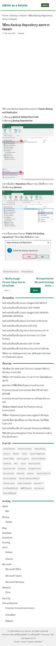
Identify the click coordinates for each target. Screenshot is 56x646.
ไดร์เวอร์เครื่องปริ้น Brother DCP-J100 (19, 325)
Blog (4, 528)
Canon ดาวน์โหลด (38, 458)
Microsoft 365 (8, 473)
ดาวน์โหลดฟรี (34, 634)
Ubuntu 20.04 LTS (43, 473)
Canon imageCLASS (37, 453)
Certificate (7, 463)
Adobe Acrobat (9, 449)
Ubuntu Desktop (9, 478)
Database (7, 532)
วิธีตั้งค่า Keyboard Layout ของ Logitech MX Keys (25, 415)
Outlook (30, 473)
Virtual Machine (10, 603)
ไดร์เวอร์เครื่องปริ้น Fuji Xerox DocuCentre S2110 (25, 330)
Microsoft (7, 564)
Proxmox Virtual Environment (20, 608)
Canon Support (23, 458)
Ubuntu (9, 558)
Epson (23, 463)
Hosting (6, 542)
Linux (4, 547)
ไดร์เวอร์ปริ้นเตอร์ (9, 493)
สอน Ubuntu (39, 488)
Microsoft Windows (14, 582)
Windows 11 (38, 483)
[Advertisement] (28, 71)
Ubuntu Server (9, 483)
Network (6, 587)
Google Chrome (35, 468)
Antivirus (6, 453)
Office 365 (20, 473)
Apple (5, 506)
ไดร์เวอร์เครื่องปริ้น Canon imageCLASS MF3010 (24, 303)
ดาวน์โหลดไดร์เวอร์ (10, 488)
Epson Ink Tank (9, 468)
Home (5, 15)
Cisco (8, 592)
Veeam (23, 15)
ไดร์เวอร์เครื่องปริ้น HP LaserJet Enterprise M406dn (26, 428)
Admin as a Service (14, 5)
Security (6, 598)
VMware (9, 620)
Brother (16, 453)
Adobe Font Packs (25, 449)
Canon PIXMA (8, 458)
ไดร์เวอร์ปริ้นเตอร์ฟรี (18, 634)
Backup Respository (11, 271)
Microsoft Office (13, 569)
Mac (7, 511)
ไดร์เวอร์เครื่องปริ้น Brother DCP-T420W (21, 307)
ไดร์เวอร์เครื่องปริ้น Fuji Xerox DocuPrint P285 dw (25, 348)
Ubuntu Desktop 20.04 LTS (29, 478)
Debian (8, 552)
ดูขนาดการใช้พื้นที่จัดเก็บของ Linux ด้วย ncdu (23, 385)
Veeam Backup (27, 271)
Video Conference (24, 483)
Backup (13, 15)
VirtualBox (10, 614)
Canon (24, 453)
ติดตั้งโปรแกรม (26, 488)
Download (7, 537)
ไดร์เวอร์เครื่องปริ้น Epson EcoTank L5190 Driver (25, 320)
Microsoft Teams (13, 575)
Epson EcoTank (34, 463)
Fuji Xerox (22, 468)
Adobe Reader (40, 449)
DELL (16, 463)
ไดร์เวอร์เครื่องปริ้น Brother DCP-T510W (21, 343)
